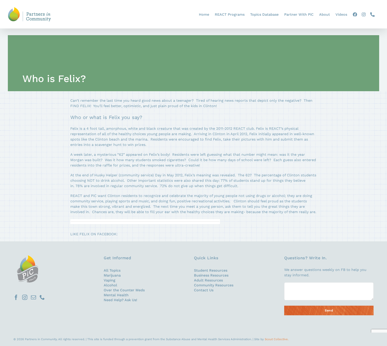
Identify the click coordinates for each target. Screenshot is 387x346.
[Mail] (33, 297)
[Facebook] (16, 297)
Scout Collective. (276, 339)
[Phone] (42, 297)
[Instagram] (24, 297)
